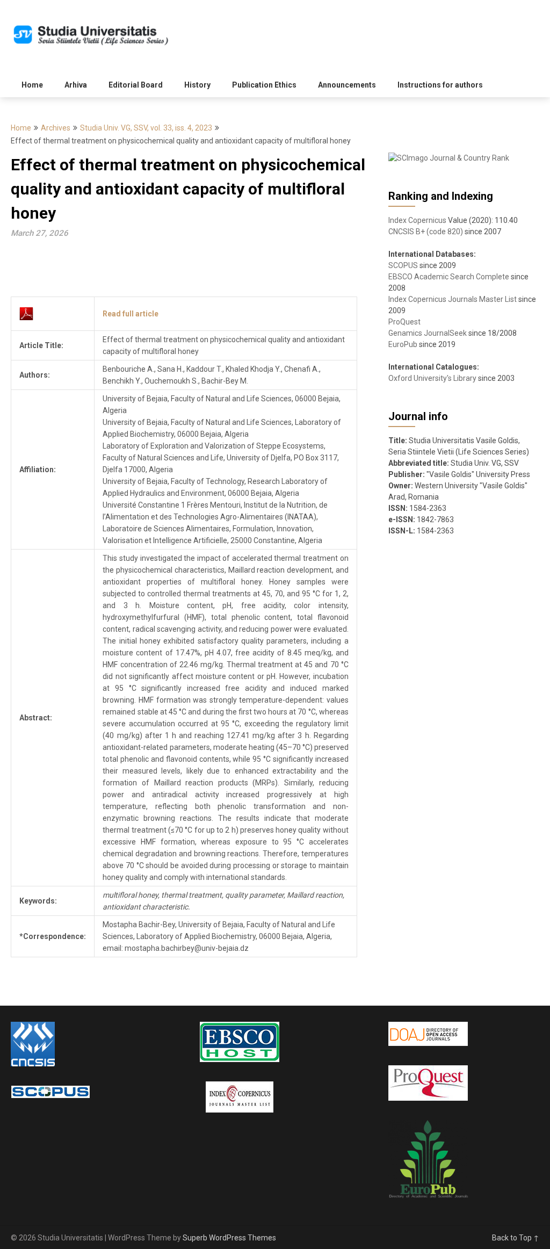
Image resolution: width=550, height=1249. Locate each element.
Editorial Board (135, 85)
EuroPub (402, 344)
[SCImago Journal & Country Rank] (448, 158)
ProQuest (404, 321)
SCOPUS (403, 265)
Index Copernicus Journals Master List (452, 299)
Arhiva (75, 85)
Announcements (347, 85)
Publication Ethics (264, 85)
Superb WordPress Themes (229, 1237)
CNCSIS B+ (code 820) (425, 231)
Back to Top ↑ (515, 1237)
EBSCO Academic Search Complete (448, 276)
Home (32, 85)
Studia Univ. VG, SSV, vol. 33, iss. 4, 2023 (146, 128)
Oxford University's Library (432, 378)
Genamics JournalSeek (427, 333)
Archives (55, 128)
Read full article (130, 313)
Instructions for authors (440, 85)
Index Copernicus (417, 220)
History (197, 85)
